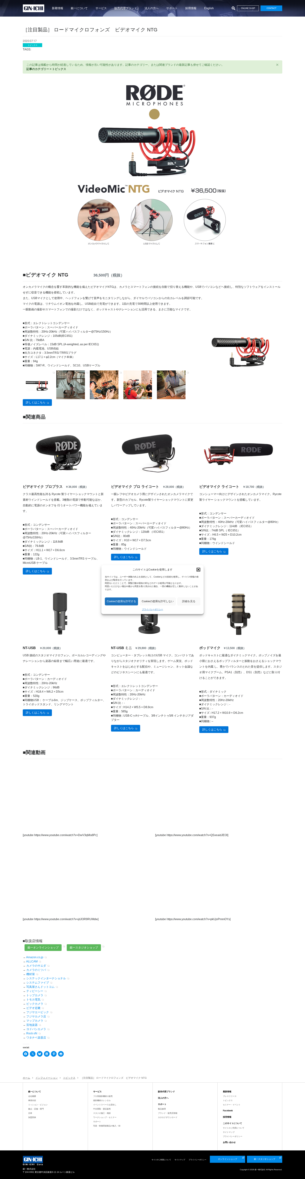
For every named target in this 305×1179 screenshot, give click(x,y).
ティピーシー (34, 991)
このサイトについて (232, 1123)
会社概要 (32, 1096)
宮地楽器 (32, 1024)
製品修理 (162, 1109)
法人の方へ (152, 8)
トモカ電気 (33, 999)
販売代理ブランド (125, 8)
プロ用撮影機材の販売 (103, 1096)
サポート (172, 8)
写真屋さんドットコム (40, 986)
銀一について (79, 8)
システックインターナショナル (46, 978)
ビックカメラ (34, 1003)
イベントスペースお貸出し (104, 1105)
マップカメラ (34, 1020)
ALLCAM (32, 961)
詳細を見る (188, 601)
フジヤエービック (37, 1012)
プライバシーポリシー (152, 609)
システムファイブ (37, 982)
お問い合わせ (229, 1142)
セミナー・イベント (231, 1105)
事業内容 (32, 1100)
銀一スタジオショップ (84, 947)
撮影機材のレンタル (102, 1100)
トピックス (228, 1100)
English (209, 8)
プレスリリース (230, 1096)
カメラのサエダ (36, 965)
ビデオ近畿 (33, 1007)
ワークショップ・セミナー (104, 1117)
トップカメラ (34, 995)
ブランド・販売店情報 (167, 1113)
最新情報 (227, 1091)
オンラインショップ (227, 1159)
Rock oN (31, 1033)
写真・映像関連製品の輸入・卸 (106, 1126)
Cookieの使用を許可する (121, 601)
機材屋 (30, 974)
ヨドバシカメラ (36, 1029)
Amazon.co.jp (34, 957)
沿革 (30, 1113)
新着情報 (57, 8)
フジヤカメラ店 (36, 1016)
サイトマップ (229, 1132)
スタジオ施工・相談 (102, 1113)
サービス (101, 8)
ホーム (26, 1077)
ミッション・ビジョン (38, 1105)
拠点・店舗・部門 (36, 1109)
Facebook (228, 1110)
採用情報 (190, 8)
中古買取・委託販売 (102, 1109)
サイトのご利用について (233, 1128)
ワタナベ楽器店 (36, 1037)
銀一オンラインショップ (43, 947)
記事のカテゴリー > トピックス (46, 68)
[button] (198, 570)
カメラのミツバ (36, 969)
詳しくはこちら (36, 402)
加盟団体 (32, 1117)
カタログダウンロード (167, 1117)
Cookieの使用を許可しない (158, 601)
